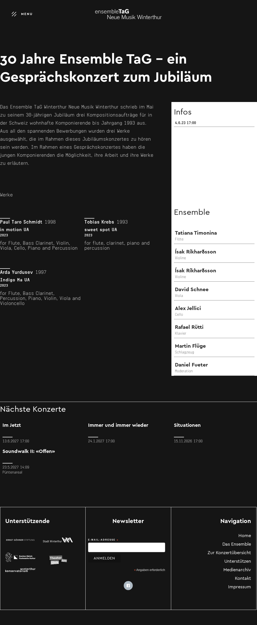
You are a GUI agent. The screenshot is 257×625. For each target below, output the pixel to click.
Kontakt (243, 579)
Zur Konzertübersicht (229, 553)
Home (244, 536)
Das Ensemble (236, 545)
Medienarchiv (237, 570)
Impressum (239, 587)
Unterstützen (237, 562)
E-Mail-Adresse (103, 540)
